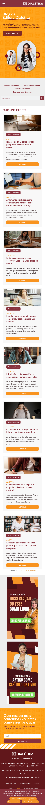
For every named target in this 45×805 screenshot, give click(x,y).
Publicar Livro (11, 783)
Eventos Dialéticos (22, 89)
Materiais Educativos (32, 86)
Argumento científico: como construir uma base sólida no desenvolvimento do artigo (19, 203)
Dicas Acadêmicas (11, 86)
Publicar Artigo (24, 783)
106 (27, 571)
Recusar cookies (13, 802)
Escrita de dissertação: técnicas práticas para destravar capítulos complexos (21, 546)
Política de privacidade (30, 802)
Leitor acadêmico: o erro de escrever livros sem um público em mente (22, 261)
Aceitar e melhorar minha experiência (23, 799)
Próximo (33, 571)
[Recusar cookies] (41, 797)
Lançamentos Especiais (22, 92)
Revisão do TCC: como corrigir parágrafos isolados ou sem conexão (20, 145)
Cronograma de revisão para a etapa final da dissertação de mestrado (20, 487)
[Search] (42, 98)
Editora (36, 783)
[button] (3, 3)
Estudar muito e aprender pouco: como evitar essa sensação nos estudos (21, 319)
